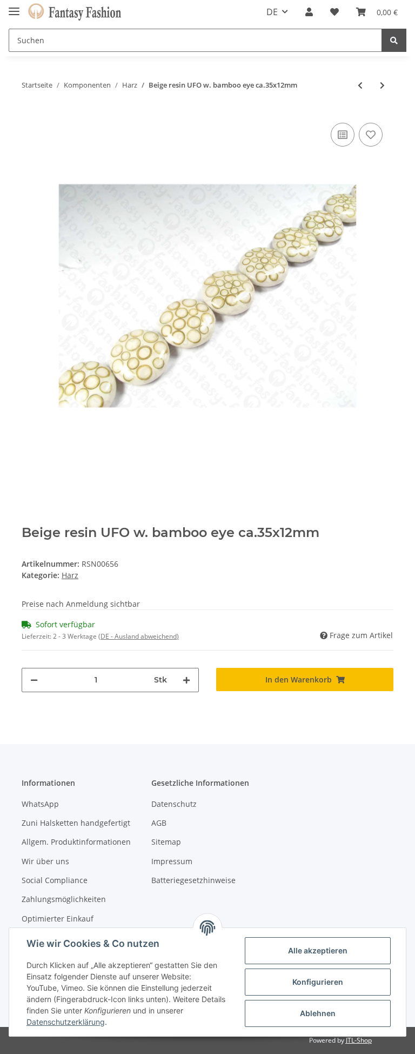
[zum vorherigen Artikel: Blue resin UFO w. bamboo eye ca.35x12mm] (360, 85)
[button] (309, 12)
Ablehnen (318, 1013)
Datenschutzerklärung (65, 1021)
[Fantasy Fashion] (74, 12)
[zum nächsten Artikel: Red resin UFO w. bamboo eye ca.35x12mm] (382, 85)
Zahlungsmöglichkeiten (64, 899)
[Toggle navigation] (14, 7)
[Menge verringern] (34, 680)
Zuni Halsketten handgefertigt (76, 823)
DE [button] (272, 12)
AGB (158, 823)
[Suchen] (393, 40)
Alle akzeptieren (317, 950)
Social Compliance (55, 880)
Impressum (171, 861)
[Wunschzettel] (334, 12)
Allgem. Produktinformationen (76, 842)
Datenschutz (174, 804)
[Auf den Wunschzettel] (371, 135)
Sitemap (166, 842)
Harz (70, 575)
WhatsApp (40, 804)
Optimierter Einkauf (57, 918)
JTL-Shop (359, 1040)
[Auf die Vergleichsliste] (342, 135)
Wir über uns (45, 861)
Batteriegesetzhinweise (193, 880)
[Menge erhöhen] (186, 680)
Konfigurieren (317, 981)
